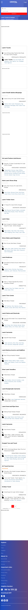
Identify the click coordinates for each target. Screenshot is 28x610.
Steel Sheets (18, 417)
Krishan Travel (6, 487)
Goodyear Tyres (8, 288)
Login (25, 2)
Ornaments (10, 381)
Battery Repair (16, 360)
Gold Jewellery (7, 380)
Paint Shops (7, 325)
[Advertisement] (14, 37)
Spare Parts (10, 290)
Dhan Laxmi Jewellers (9, 369)
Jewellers (6, 383)
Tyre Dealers (15, 288)
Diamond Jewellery (16, 380)
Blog (2, 553)
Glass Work (13, 230)
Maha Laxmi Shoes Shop (9, 180)
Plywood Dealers (15, 210)
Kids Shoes (21, 192)
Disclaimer (3, 575)
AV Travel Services (8, 466)
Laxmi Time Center (8, 295)
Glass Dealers (7, 230)
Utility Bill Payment (8, 455)
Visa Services (12, 479)
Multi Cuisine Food (20, 105)
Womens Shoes (14, 192)
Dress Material (21, 248)
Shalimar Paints (8, 326)
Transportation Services (9, 170)
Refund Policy (4, 580)
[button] (13, 2)
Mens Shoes (7, 192)
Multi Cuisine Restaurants (15, 104)
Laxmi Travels (6, 48)
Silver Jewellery (17, 381)
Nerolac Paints (21, 325)
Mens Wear (15, 343)
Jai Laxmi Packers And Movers (11, 158)
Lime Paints (15, 326)
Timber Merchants (19, 211)
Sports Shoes (21, 194)
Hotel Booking (18, 479)
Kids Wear (21, 343)
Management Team (5, 561)
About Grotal (4, 558)
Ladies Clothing (14, 248)
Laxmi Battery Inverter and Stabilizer (13, 350)
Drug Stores (20, 269)
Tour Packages (20, 61)
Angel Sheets (11, 417)
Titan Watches (15, 306)
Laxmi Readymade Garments (11, 389)
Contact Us (3, 583)
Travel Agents (13, 61)
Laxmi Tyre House (7, 276)
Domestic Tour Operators (15, 500)
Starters (6, 104)
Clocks (10, 307)
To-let (2, 547)
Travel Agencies (8, 62)
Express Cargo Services (14, 175)
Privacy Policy (4, 572)
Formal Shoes (14, 194)
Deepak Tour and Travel (9, 443)
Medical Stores (7, 269)
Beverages (12, 105)
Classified (3, 550)
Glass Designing (8, 232)
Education (3, 545)
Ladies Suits (7, 248)
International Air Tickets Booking (12, 481)
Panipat (2, 19)
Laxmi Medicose (7, 257)
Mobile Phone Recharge (20, 457)
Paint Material (14, 325)
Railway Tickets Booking (20, 455)
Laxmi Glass (5, 219)
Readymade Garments (18, 344)
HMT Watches (7, 306)
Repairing (6, 363)
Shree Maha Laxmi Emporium (11, 238)
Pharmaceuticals (22, 270)
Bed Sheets (7, 250)
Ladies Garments (8, 343)
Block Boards (11, 211)
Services (3, 564)
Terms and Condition (5, 569)
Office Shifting (12, 171)
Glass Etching (20, 230)
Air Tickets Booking (8, 457)
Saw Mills (6, 213)
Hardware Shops (19, 418)
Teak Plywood (7, 210)
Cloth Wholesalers (8, 251)
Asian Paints (21, 326)
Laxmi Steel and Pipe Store (10, 406)
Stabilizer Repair (8, 360)
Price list (3, 578)
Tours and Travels (9, 19)
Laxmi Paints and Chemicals (10, 313)
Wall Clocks (15, 307)
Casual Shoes (7, 194)
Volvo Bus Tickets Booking (10, 459)
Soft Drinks (7, 107)
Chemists (14, 269)
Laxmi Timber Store (8, 199)
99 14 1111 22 (10, 589)
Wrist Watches (22, 307)
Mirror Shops (15, 232)
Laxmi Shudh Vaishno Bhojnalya (12, 92)
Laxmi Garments (7, 332)
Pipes (5, 417)
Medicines (6, 270)
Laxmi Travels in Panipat (7, 20)
